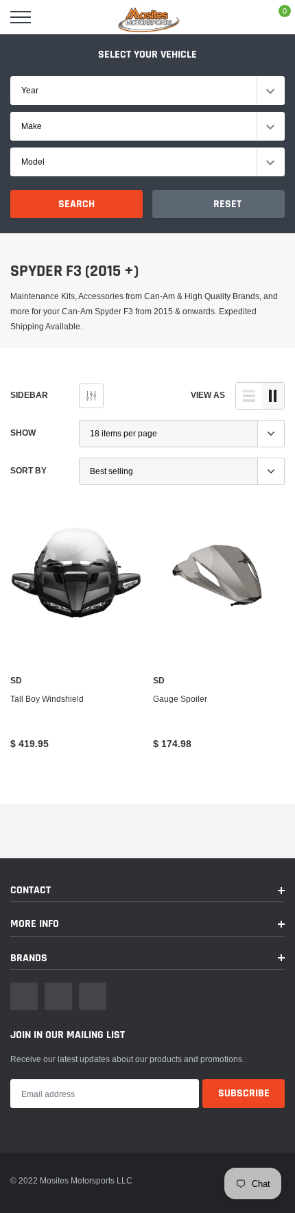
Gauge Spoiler (180, 699)
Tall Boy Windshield (47, 699)
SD (16, 680)
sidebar (29, 395)
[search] (55, 17)
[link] (76, 571)
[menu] (20, 17)
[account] (244, 17)
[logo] (147, 17)
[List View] (249, 396)
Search (76, 204)
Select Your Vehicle (147, 54)
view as (208, 395)
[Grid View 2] (273, 396)
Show (23, 432)
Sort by (28, 470)
